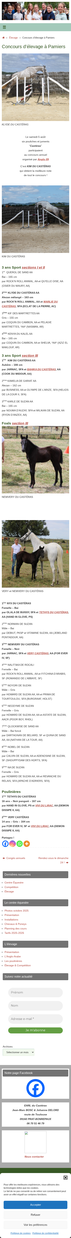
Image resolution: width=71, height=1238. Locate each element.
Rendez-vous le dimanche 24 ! (53, 860)
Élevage (13, 37)
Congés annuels (15, 858)
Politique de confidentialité (45, 1233)
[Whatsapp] (19, 844)
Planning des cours (16, 928)
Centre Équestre (14, 882)
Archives (8, 1046)
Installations (11, 919)
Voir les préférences (35, 1224)
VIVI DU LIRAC (44, 805)
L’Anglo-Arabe (13, 956)
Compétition (11, 887)
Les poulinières (13, 961)
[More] (26, 844)
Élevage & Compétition (18, 965)
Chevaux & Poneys (15, 923)
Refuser (35, 1214)
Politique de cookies (21, 1233)
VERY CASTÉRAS (37, 653)
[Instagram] (12, 844)
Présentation (12, 915)
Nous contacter (34, 1156)
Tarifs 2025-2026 (14, 932)
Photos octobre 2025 (17, 910)
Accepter (35, 1204)
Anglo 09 (43, 159)
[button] (65, 1177)
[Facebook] (5, 844)
